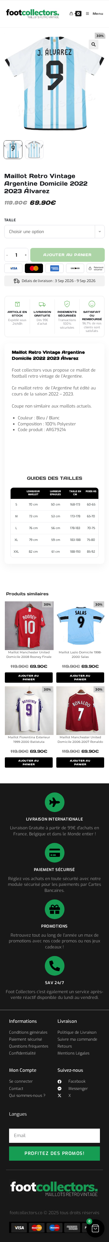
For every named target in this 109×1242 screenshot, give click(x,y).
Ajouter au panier (67, 254)
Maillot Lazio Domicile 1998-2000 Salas (80, 654)
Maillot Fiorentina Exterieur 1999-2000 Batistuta (29, 739)
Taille (10, 220)
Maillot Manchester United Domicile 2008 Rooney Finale (28, 654)
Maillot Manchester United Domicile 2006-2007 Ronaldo (80, 739)
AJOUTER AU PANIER (28, 677)
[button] (93, 44)
